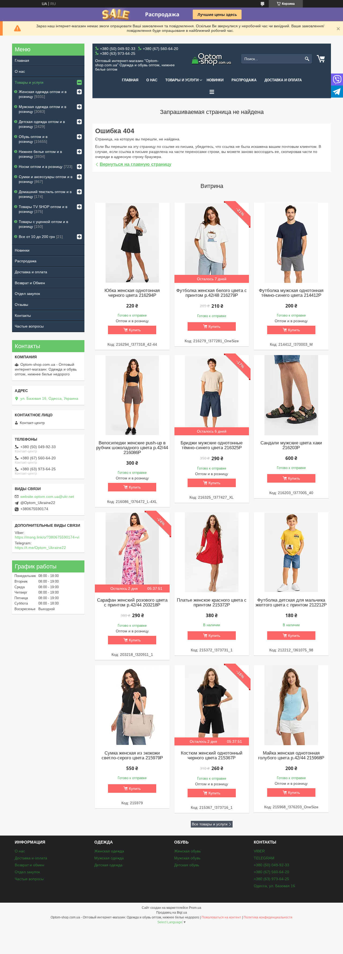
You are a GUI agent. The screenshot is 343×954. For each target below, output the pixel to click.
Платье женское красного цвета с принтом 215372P (212, 602)
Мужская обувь (187, 858)
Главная (130, 80)
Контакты (23, 315)
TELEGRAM (264, 858)
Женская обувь (187, 851)
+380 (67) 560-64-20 (271, 872)
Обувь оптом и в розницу (33, 139)
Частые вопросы (29, 326)
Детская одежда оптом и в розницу (42, 124)
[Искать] (307, 59)
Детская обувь (186, 865)
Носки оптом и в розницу (40, 166)
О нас (151, 80)
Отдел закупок (27, 293)
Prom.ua (195, 908)
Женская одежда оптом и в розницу (42, 94)
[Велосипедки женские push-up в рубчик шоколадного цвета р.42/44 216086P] (132, 395)
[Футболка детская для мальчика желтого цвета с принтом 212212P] (291, 552)
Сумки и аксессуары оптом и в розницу (45, 179)
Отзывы (21, 304)
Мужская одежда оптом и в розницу (42, 109)
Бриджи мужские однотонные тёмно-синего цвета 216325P (212, 445)
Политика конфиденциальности (268, 917)
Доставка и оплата (283, 80)
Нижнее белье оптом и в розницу (40, 154)
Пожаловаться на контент (221, 917)
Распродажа (244, 80)
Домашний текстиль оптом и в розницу (45, 194)
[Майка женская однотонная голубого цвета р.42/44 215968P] (291, 705)
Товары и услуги (182, 80)
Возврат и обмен (29, 865)
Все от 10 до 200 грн (37, 236)
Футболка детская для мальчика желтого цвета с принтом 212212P (291, 602)
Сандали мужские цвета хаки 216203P (291, 445)
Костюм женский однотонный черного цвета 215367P (212, 755)
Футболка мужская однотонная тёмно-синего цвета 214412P (291, 293)
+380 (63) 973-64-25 (271, 879)
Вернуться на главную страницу (135, 164)
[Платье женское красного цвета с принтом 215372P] (211, 552)
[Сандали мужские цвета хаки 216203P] (291, 395)
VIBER (259, 851)
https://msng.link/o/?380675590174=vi (47, 537)
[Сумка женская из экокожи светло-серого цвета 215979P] (132, 705)
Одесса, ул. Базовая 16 (274, 886)
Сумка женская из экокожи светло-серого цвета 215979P (132, 755)
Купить (135, 330)
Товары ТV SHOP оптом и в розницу (43, 209)
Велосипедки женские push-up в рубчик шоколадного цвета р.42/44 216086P (132, 448)
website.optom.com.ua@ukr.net (47, 496)
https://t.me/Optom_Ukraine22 (40, 547)
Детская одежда (108, 865)
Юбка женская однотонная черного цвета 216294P (132, 293)
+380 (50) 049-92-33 (271, 865)
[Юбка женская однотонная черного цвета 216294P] (132, 243)
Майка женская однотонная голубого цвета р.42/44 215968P (291, 755)
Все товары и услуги (210, 824)
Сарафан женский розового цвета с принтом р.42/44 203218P (132, 602)
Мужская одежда (109, 858)
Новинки (215, 80)
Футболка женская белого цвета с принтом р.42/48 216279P (211, 293)
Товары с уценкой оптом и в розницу (43, 224)
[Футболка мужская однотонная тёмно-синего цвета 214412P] (291, 243)
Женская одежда (109, 851)
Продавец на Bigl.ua (171, 912)
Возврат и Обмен (30, 283)
